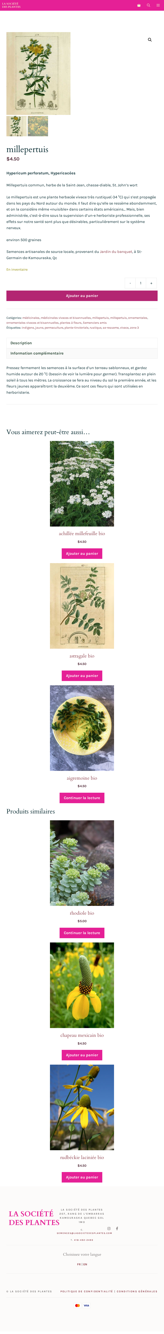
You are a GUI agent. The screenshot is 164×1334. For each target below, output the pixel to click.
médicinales (31, 318)
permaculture (54, 327)
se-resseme (111, 327)
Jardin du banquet (116, 251)
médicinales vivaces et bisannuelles (66, 318)
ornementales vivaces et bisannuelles (32, 323)
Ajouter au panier (82, 295)
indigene (28, 327)
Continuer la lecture (82, 797)
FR (79, 1264)
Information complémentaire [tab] (37, 353)
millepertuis (100, 318)
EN (85, 1264)
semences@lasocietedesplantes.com (84, 1233)
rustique (95, 327)
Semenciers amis (95, 323)
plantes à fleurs (71, 323)
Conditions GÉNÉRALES (137, 1291)
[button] (148, 5)
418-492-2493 (83, 1240)
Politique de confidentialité (86, 1291)
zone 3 (134, 327)
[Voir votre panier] (139, 5)
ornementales (137, 318)
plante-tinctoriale (76, 327)
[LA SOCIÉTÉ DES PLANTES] (11, 5)
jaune (39, 327)
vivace (124, 327)
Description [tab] (21, 343)
